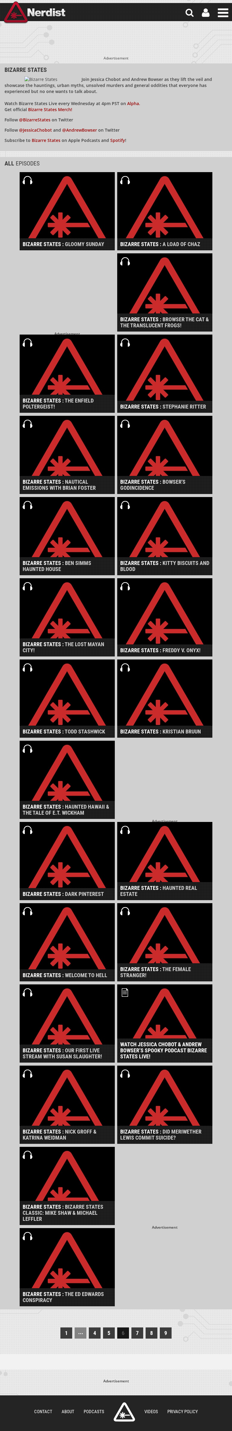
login (206, 12)
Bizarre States (47, 140)
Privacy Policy (182, 1411)
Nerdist (34, 12)
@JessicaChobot (35, 130)
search (189, 12)
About (68, 1411)
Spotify (117, 140)
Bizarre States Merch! (50, 109)
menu (223, 12)
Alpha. (133, 103)
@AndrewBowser (79, 130)
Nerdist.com (124, 1412)
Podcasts (94, 1411)
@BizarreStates (34, 120)
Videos (151, 1411)
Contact (43, 1411)
